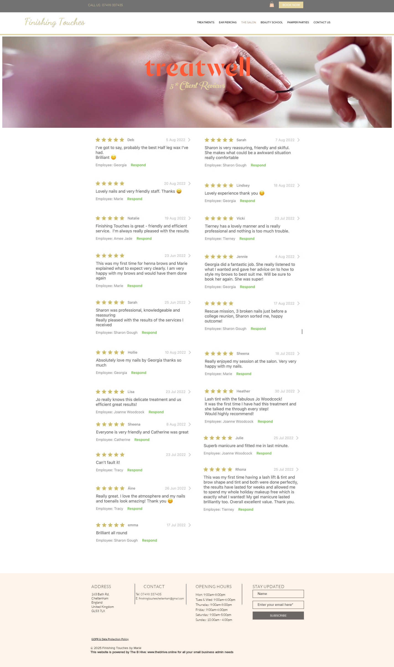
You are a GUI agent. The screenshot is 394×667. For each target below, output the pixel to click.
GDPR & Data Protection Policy (110, 639)
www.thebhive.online (162, 652)
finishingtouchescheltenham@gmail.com (161, 598)
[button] (272, 4)
